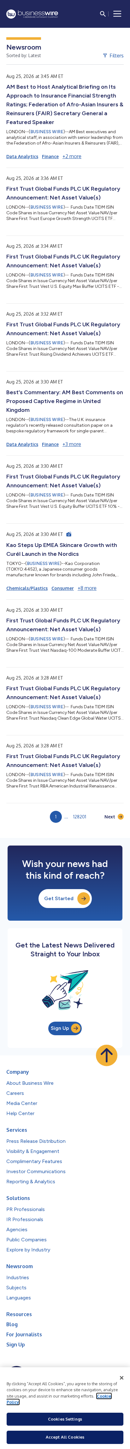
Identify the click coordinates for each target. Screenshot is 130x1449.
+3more (71, 444)
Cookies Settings (65, 1419)
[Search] (103, 14)
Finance (50, 156)
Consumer (62, 588)
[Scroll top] (106, 1055)
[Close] (122, 1378)
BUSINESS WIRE (46, 131)
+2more (71, 156)
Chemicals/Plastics (27, 588)
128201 (79, 816)
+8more (87, 588)
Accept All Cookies (65, 1437)
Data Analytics (22, 156)
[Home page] (32, 14)
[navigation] (117, 14)
